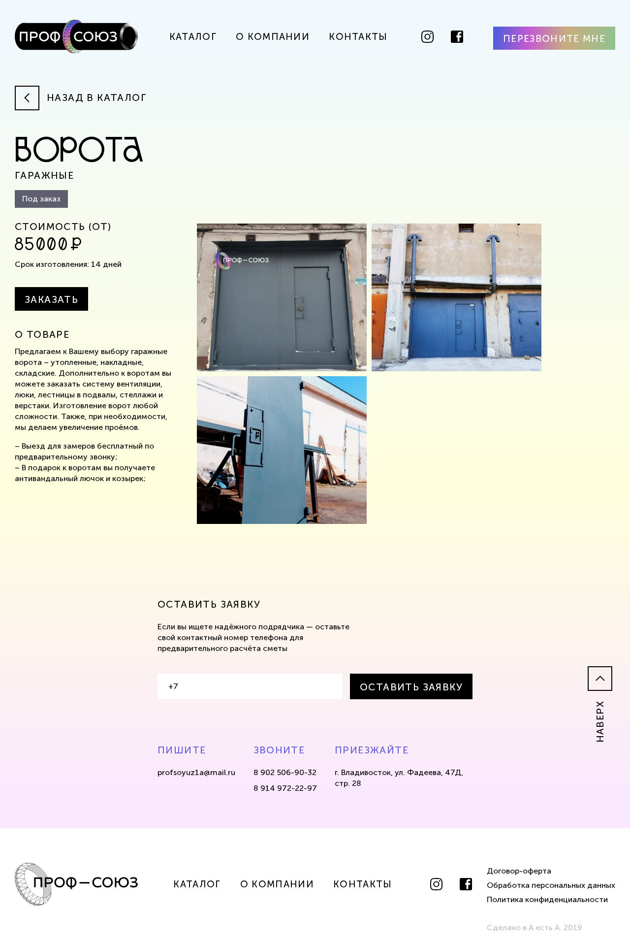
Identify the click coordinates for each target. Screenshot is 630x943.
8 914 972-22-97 (285, 788)
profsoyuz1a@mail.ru (196, 772)
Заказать (51, 299)
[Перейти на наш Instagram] (427, 37)
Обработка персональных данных (551, 885)
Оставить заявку (411, 687)
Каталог (193, 37)
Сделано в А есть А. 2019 (534, 927)
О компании (273, 37)
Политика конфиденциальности (547, 899)
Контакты (358, 37)
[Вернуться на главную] (76, 38)
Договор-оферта (519, 871)
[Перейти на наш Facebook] (457, 37)
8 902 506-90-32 (284, 772)
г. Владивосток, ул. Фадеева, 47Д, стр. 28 (399, 777)
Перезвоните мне (554, 38)
